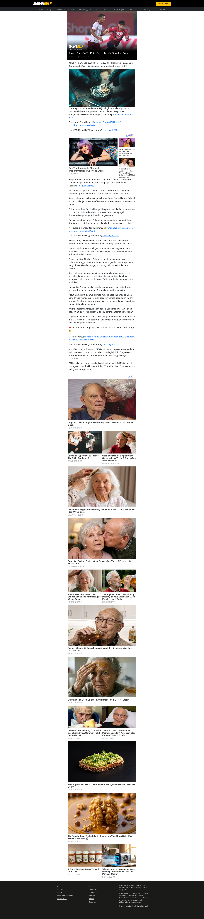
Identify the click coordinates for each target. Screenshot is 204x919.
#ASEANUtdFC (114, 122)
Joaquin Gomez (86, 185)
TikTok (91, 899)
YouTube (92, 896)
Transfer (161, 9)
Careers (60, 892)
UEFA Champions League (114, 9)
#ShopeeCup (100, 122)
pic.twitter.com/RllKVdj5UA (81, 339)
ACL (72, 9)
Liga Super (61, 9)
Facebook (92, 889)
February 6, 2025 (110, 130)
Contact (60, 889)
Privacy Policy (62, 899)
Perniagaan (148, 9)
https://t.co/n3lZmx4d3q (97, 336)
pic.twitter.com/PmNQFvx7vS (82, 125)
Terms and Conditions (65, 896)
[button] (102, 88)
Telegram (92, 902)
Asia (97, 9)
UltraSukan (134, 9)
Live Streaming (163, 4)
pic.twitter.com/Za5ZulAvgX (82, 231)
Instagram (92, 892)
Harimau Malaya (45, 9)
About (59, 886)
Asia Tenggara (85, 9)
